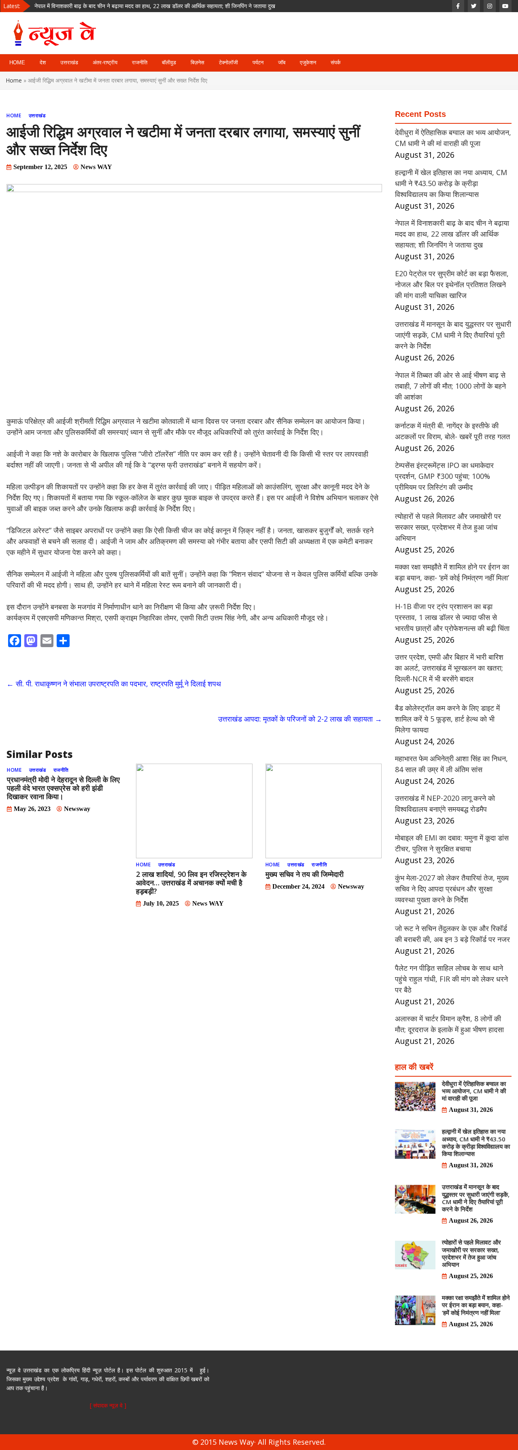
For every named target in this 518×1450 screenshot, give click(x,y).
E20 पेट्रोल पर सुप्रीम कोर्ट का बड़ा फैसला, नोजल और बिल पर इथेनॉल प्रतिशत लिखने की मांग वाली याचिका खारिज (150, 9)
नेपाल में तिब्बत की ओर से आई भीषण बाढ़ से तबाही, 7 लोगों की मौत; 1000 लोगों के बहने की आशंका (450, 386)
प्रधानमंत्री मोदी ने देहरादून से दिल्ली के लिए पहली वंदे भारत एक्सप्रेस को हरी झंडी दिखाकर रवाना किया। (63, 788)
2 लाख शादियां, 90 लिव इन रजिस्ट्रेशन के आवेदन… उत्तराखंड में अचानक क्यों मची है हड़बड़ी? (191, 882)
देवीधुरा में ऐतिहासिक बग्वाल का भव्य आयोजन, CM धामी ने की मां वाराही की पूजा (474, 1091)
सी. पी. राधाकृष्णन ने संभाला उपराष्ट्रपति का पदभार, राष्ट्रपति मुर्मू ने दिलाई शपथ (113, 683)
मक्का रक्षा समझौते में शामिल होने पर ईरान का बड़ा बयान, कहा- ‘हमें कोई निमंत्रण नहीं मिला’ (476, 1304)
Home (14, 80)
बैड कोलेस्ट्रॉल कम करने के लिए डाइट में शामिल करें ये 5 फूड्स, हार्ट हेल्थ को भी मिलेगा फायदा (447, 719)
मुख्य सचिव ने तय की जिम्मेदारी (304, 874)
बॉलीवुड (169, 62)
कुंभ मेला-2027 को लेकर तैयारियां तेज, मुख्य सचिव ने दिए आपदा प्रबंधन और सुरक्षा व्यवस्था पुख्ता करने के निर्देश (452, 888)
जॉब (281, 62)
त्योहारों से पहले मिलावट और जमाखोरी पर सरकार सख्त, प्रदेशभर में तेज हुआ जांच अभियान (448, 527)
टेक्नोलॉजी (228, 62)
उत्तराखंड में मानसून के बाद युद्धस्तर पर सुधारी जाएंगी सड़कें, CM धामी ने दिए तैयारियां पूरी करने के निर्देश (453, 335)
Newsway (77, 808)
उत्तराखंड (69, 62)
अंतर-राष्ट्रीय (105, 62)
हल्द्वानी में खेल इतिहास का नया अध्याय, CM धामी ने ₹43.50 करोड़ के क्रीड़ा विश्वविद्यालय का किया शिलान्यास (451, 183)
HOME (17, 62)
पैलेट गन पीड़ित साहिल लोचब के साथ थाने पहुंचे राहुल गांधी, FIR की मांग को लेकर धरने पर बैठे (451, 979)
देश (43, 62)
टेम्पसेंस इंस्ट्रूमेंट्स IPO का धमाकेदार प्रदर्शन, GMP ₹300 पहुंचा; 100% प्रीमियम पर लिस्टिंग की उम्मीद (444, 476)
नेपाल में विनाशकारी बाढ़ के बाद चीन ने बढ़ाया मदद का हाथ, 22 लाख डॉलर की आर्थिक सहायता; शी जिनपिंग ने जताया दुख (452, 234)
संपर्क (336, 62)
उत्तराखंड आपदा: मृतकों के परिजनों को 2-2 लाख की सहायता (300, 719)
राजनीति (139, 62)
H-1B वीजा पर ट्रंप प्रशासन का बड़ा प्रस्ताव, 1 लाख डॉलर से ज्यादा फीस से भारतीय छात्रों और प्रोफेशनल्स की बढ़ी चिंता (452, 617)
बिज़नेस (197, 62)
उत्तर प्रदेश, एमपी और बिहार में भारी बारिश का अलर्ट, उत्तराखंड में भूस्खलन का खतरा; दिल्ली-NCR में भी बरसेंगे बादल (449, 668)
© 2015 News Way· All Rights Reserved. (259, 1442)
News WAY (96, 166)
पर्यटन (258, 62)
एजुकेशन (308, 62)
